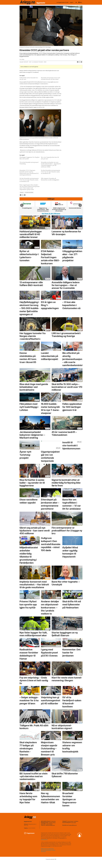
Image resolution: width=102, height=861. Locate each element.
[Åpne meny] (80, 2)
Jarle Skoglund (49, 823)
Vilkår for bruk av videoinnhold (47, 848)
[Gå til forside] (27, 2)
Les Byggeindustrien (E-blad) (62, 2)
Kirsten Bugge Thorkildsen (72, 821)
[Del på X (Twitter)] (79, 62)
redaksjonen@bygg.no (50, 825)
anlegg (21, 192)
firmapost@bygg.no (72, 825)
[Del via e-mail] (81, 62)
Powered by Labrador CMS (51, 859)
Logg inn (71, 2)
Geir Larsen (73, 822)
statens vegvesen (29, 192)
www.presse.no (44, 839)
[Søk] (76, 2)
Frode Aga (53, 821)
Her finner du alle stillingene (51, 213)
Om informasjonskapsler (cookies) (48, 850)
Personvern (43, 851)
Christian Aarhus (52, 822)
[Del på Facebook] (78, 62)
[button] (21, 205)
